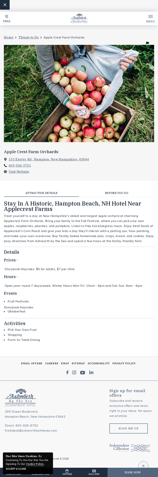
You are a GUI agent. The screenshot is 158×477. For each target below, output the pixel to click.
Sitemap (78, 363)
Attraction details (41, 193)
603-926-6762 (27, 425)
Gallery (93, 474)
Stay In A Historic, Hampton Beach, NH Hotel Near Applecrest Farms (72, 206)
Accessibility (99, 363)
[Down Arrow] (143, 466)
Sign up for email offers (127, 393)
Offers (67, 474)
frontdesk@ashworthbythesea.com (31, 430)
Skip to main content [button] (20, 3)
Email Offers (31, 363)
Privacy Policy (124, 363)
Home (8, 37)
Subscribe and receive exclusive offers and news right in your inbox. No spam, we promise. (130, 408)
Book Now (133, 472)
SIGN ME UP (128, 428)
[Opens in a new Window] (67, 372)
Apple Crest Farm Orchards (31, 151)
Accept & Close (16, 469)
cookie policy (35, 464)
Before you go (116, 193)
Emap (65, 363)
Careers (51, 363)
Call (6, 21)
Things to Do (28, 37)
